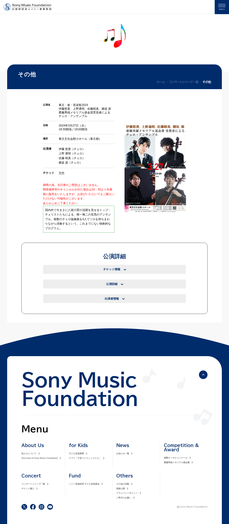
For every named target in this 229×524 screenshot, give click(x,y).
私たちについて (28, 453)
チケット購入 (27, 488)
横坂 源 (63, 162)
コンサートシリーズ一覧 (33, 484)
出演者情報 (112, 298)
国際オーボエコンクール (175, 458)
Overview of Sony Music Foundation (39, 458)
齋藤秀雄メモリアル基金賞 (177, 462)
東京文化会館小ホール (73, 138)
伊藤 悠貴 (65, 149)
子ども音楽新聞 (76, 453)
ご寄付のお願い (123, 497)
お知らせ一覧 (122, 453)
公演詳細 (112, 283)
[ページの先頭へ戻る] (203, 374)
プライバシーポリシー (127, 493)
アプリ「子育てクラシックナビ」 (85, 458)
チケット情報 (111, 269)
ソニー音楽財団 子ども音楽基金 (84, 484)
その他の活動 (122, 484)
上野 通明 (65, 153)
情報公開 (120, 488)
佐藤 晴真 (65, 158)
